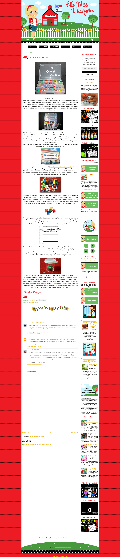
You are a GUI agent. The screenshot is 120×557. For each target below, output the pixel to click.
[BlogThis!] (40, 300)
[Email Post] (37, 300)
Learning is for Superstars (41, 332)
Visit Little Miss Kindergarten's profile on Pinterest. (89, 259)
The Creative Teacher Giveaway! (93, 421)
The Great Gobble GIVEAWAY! (93, 456)
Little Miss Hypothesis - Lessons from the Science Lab (90, 322)
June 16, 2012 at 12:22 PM (34, 364)
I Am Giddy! (89, 83)
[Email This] (39, 300)
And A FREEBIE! (92, 433)
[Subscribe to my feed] (86, 252)
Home (50, 432)
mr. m (33, 337)
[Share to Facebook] (43, 300)
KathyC (34, 349)
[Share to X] (42, 300)
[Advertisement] (34, 420)
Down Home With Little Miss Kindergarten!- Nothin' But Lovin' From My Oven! (89, 361)
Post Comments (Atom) (37, 436)
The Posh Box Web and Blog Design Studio (63, 547)
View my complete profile (89, 189)
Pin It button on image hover (60, 556)
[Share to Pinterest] (45, 300)
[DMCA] (86, 399)
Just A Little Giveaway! (92, 469)
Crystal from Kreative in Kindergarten (60, 167)
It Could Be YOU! (92, 444)
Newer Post (25, 432)
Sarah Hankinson (37, 322)
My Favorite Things (33, 302)
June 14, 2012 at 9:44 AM (34, 333)
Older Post (74, 432)
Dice (27, 302)
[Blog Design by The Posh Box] (89, 396)
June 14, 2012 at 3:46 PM (34, 346)
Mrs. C (93, 174)
